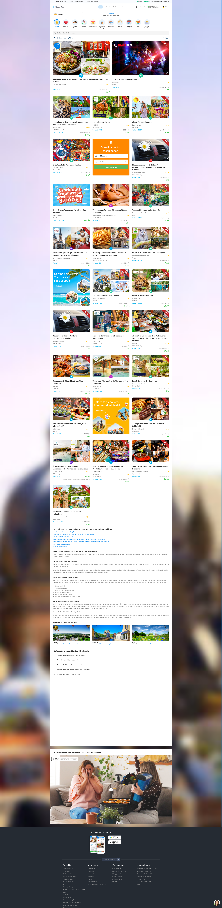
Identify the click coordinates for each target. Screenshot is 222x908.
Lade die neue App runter (119, 871)
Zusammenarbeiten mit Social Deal (147, 869)
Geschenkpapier (92, 882)
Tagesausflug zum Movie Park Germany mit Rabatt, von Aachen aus (73, 534)
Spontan (65, 895)
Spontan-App (67, 897)
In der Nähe (108, 7)
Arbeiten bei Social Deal (144, 876)
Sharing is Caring (68, 887)
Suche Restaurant (111, 167)
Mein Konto (91, 874)
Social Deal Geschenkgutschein (97, 884)
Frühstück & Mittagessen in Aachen (63, 537)
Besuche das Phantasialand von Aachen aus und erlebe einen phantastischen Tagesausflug (81, 541)
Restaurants (116, 7)
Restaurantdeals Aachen (70, 876)
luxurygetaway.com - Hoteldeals (72, 902)
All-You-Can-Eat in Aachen (61, 546)
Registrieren (91, 869)
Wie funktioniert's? (68, 882)
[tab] (111, 655)
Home (100, 7)
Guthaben (91, 876)
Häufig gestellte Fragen (119, 874)
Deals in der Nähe (68, 874)
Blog (64, 892)
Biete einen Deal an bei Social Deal (147, 874)
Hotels (124, 7)
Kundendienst (116, 869)
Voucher (90, 879)
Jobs (64, 884)
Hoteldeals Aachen (68, 879)
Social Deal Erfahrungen (70, 905)
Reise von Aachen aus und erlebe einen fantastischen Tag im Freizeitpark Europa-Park (79, 539)
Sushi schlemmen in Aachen (61, 544)
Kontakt (114, 882)
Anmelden (91, 871)
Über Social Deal (68, 869)
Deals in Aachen (67, 871)
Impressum (140, 887)
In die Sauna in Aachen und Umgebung (64, 532)
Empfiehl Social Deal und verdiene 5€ (74, 889)
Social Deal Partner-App (144, 882)
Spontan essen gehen (69, 900)
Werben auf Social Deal (144, 871)
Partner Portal (141, 879)
